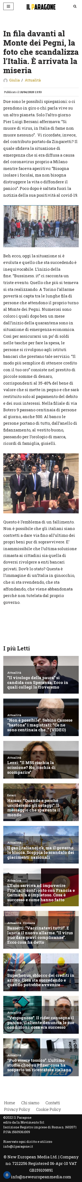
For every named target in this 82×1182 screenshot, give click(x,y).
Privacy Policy (17, 1109)
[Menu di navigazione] (8, 6)
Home (9, 1102)
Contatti (52, 1102)
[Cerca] (75, 6)
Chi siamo (30, 1102)
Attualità (33, 80)
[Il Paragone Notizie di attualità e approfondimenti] (41, 6)
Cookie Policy (48, 1109)
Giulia (14, 80)
